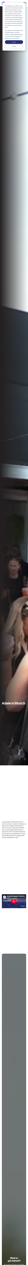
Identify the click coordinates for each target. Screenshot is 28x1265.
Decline (14, 46)
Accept (14, 42)
